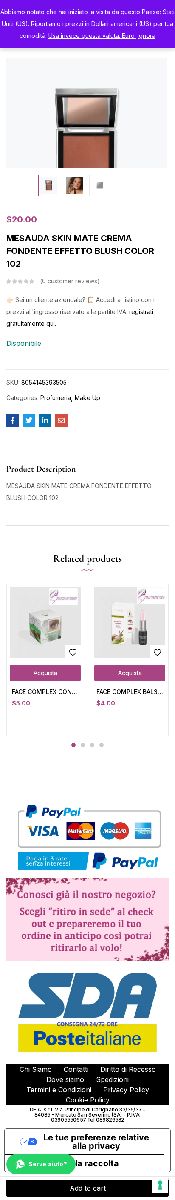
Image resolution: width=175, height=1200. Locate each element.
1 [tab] (73, 745)
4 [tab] (101, 745)
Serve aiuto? (47, 1164)
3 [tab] (92, 745)
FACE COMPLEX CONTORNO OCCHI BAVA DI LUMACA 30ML (45, 691)
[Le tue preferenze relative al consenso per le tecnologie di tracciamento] (160, 1185)
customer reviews (69, 281)
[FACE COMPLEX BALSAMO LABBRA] (129, 622)
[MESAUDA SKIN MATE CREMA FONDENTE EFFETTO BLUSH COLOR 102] (12, 420)
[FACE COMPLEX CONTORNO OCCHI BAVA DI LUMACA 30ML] (45, 622)
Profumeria (55, 397)
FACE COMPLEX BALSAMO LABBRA (129, 691)
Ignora (146, 35)
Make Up (87, 397)
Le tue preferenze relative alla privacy (96, 1141)
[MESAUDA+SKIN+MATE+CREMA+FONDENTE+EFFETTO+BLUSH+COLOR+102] (29, 420)
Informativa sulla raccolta (66, 1163)
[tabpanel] (45, 660)
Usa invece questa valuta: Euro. (92, 35)
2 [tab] (83, 745)
